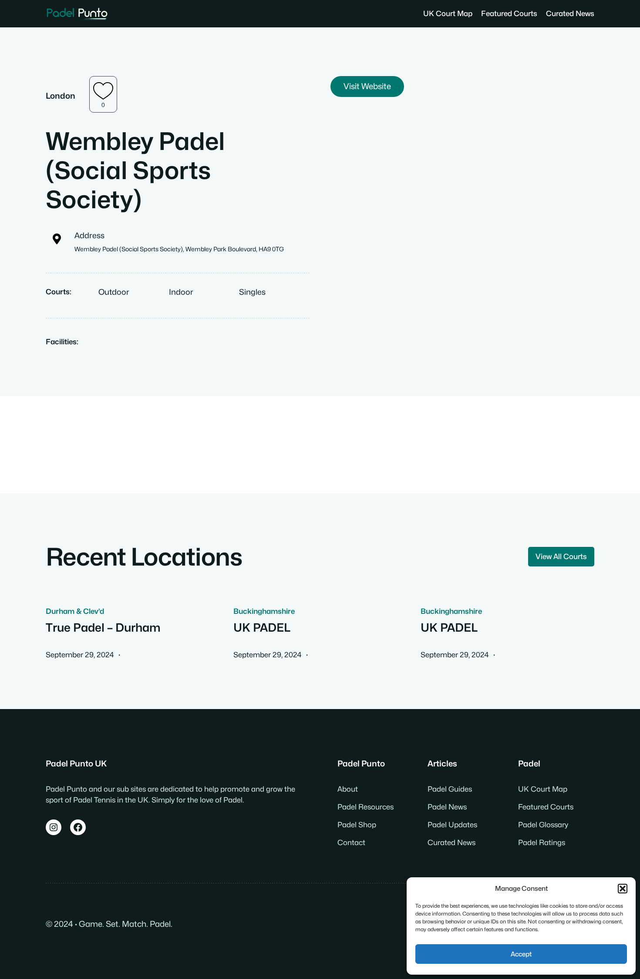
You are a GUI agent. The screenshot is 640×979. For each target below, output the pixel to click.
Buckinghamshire (264, 611)
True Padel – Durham (103, 627)
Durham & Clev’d (75, 611)
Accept (521, 954)
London (60, 95)
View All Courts (561, 556)
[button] (622, 888)
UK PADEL (261, 627)
